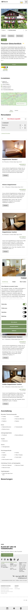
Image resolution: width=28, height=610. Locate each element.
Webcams (16, 587)
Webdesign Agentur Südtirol (2, 600)
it (24, 600)
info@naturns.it (22, 578)
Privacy (14, 580)
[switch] (25, 308)
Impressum (17, 580)
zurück (22, 10)
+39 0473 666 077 (5, 567)
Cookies (21, 580)
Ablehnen (14, 330)
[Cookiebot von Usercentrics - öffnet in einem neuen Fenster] (21, 278)
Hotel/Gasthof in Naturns (5, 587)
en (26, 600)
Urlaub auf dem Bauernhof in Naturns (7, 591)
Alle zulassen (14, 322)
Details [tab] (14, 281)
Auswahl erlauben (14, 326)
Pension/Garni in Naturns (5, 590)
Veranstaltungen (17, 588)
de (22, 600)
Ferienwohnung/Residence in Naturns (7, 588)
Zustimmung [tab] (5, 281)
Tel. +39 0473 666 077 (20, 576)
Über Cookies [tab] (23, 281)
